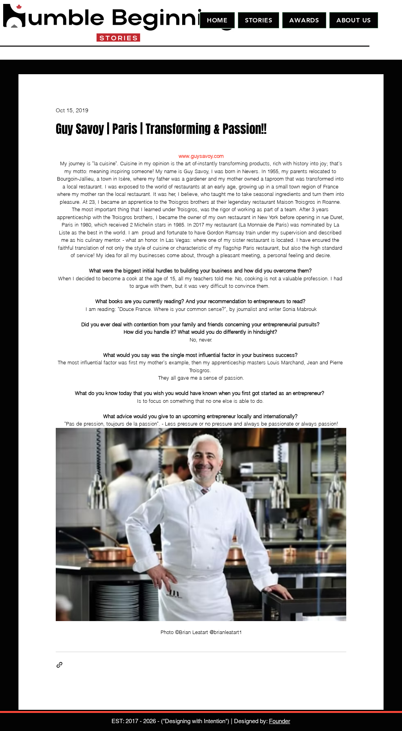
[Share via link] (59, 665)
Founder (279, 721)
